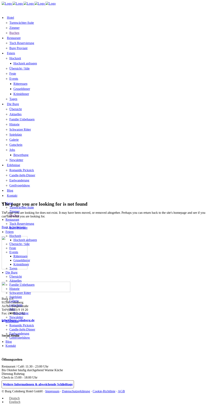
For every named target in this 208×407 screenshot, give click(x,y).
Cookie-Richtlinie (104, 391)
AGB (121, 391)
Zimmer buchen (17, 9)
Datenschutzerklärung (76, 391)
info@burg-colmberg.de (18, 320)
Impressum (52, 391)
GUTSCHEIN (82, 8)
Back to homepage (14, 227)
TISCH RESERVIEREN (52, 8)
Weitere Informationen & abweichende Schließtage (38, 384)
